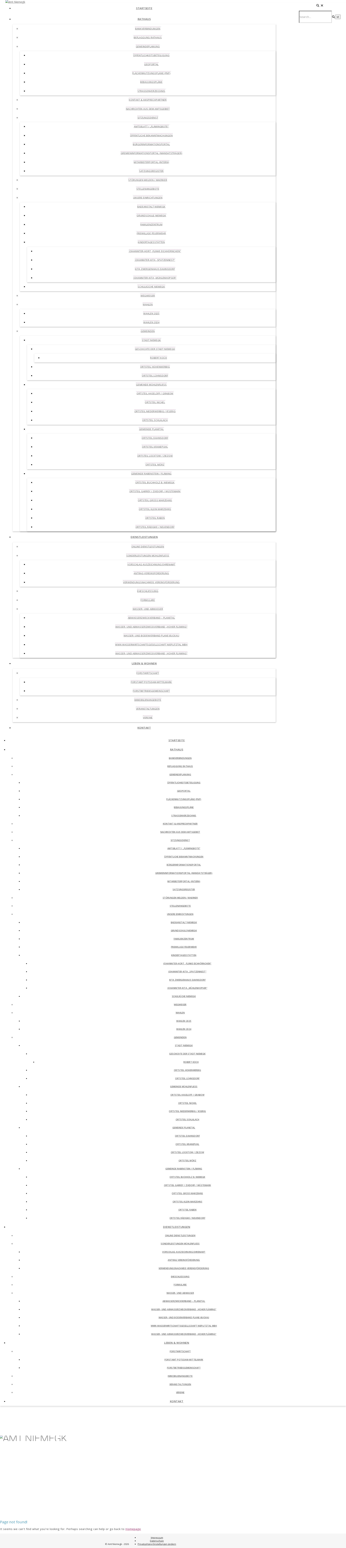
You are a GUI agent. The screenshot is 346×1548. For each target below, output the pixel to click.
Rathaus (144, 19)
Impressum (157, 1537)
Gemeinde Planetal (151, 429)
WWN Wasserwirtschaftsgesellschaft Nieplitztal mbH (151, 644)
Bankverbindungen (147, 28)
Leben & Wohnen (144, 663)
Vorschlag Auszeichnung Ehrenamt (151, 564)
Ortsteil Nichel (155, 402)
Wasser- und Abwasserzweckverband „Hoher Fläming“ (151, 626)
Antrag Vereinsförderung (151, 573)
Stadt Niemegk (151, 340)
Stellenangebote (147, 188)
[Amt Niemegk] (15, 2)
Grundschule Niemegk (151, 215)
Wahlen (148, 304)
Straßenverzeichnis (151, 91)
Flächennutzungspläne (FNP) (151, 73)
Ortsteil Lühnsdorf (155, 375)
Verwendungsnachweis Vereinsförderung (151, 582)
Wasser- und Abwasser (148, 609)
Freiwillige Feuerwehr (151, 233)
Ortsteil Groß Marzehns (155, 500)
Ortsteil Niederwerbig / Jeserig (155, 411)
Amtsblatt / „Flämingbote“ (151, 126)
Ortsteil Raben (155, 518)
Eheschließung (147, 591)
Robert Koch (158, 357)
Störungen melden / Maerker (147, 180)
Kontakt (144, 727)
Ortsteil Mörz (154, 464)
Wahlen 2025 (151, 313)
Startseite (144, 8)
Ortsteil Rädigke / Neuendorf (155, 527)
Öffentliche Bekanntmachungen (151, 135)
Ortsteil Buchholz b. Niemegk (155, 482)
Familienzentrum (151, 224)
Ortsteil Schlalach (155, 420)
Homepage (133, 1529)
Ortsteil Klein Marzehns (155, 509)
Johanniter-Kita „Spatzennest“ (155, 260)
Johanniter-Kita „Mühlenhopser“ (155, 277)
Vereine (148, 717)
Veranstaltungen (148, 708)
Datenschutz (157, 1540)
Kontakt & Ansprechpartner (148, 99)
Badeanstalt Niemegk (151, 206)
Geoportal (151, 64)
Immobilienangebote (147, 699)
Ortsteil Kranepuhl (155, 446)
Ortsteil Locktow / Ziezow (155, 455)
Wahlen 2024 (151, 322)
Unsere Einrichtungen (148, 197)
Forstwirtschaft (147, 673)
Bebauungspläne (151, 82)
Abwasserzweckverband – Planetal (151, 617)
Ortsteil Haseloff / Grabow (155, 393)
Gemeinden (148, 331)
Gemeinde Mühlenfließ (151, 384)
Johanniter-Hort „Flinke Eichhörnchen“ (155, 251)
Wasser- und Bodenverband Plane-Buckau (151, 635)
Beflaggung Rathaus (148, 37)
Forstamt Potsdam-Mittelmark (151, 682)
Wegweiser (148, 295)
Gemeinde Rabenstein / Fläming (151, 473)
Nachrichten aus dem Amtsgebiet (148, 108)
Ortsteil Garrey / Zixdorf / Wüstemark (155, 491)
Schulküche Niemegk (151, 286)
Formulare (148, 600)
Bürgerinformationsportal (151, 144)
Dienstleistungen (144, 537)
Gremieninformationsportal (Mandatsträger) (151, 153)
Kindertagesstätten (151, 242)
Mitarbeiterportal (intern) (151, 162)
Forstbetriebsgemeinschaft (151, 690)
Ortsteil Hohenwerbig (155, 366)
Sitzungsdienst (147, 117)
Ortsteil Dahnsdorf (155, 438)
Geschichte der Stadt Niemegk (155, 349)
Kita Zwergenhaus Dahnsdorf (155, 269)
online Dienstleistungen (147, 546)
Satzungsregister (151, 171)
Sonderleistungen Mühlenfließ (147, 555)
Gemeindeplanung (148, 46)
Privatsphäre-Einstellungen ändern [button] (157, 1544)
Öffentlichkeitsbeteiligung (151, 55)
